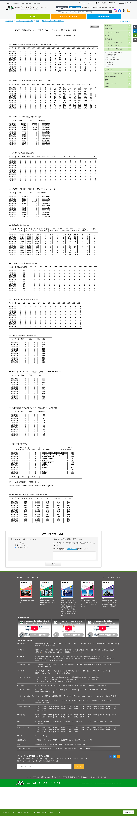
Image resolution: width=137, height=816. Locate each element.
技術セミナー (108, 690)
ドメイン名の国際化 (71, 690)
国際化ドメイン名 (40, 673)
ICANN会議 (91, 685)
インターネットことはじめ (101, 664)
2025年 (37, 727)
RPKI (55, 690)
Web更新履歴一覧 (110, 76)
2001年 (102, 708)
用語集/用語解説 (101, 643)
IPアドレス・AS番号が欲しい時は (63, 656)
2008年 (57, 708)
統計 (37, 21)
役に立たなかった (22, 545)
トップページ (9, 21)
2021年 (57, 706)
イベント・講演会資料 (41, 700)
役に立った (20, 543)
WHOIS (107, 86)
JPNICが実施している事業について (66, 650)
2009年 (50, 708)
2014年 (102, 706)
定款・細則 (89, 650)
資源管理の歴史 (111, 55)
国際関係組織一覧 (61, 677)
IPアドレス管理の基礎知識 (43, 656)
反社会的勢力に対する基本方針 (54, 652)
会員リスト (113, 650)
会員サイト (20, 744)
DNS (59, 643)
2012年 (114, 706)
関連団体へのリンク (71, 652)
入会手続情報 (58, 744)
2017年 (82, 706)
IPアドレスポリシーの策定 (62, 658)
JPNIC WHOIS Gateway (100, 7)
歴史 (76, 685)
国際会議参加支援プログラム (43, 692)
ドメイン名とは (40, 671)
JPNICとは (108, 25)
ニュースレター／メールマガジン (82, 721)
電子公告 (97, 650)
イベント (55, 673)
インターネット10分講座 (84, 664)
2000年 (108, 708)
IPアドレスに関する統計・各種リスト (53, 21)
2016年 (89, 706)
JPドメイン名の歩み (113, 59)
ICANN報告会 (100, 685)
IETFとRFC (38, 690)
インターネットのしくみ (42, 664)
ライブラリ (108, 70)
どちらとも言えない (23, 547)
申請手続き (38, 740)
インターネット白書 (105, 700)
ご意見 (68, 673)
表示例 (45, 736)
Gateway (38, 736)
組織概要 (81, 650)
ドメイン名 (108, 39)
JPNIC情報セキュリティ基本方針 (87, 777)
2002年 (95, 708)
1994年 (69, 731)
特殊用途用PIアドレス (66, 740)
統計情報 (38, 645)
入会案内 (105, 650)
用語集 (54, 664)
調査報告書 (46, 702)
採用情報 (111, 7)
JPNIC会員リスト (80, 744)
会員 (95, 721)
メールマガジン (55, 700)
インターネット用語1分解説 (66, 664)
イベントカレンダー (111, 83)
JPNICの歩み (111, 57)
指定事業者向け (21, 740)
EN (130, 3)
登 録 (79, 766)
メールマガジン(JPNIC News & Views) (31, 756)
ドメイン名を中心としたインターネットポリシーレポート (52, 681)
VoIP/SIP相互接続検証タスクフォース (91, 690)
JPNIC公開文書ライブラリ (81, 700)
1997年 (44, 710)
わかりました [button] (128, 812)
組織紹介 (70, 685)
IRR (46, 690)
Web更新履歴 (21, 715)
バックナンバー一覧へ (112, 577)
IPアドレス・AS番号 (69, 16)
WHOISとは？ (86, 7)
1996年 (57, 731)
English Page (95, 26)
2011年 (37, 708)
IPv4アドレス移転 (51, 643)
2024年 (37, 706)
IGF (63, 679)
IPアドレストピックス (104, 656)
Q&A (90, 3)
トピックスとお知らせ (23, 706)
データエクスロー (103, 671)
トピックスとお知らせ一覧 (113, 73)
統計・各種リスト (40, 658)
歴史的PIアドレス (80, 740)
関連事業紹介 (71, 671)
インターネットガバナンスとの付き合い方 (47, 679)
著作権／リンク (56, 777)
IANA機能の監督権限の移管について (79, 677)
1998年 (37, 710)
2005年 (76, 708)
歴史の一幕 (110, 64)
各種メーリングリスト (71, 748)
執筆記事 (38, 702)
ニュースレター (66, 700)
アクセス (113, 3)
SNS (81, 748)
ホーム (83, 3)
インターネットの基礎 (112, 32)
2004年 (82, 708)
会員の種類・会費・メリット (43, 744)
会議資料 (94, 700)
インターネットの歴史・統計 (24, 21)
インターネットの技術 (112, 46)
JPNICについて (103, 721)
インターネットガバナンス (113, 42)
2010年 (44, 708)
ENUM (61, 690)
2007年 (63, 708)
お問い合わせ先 (72, 549)
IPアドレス (108, 29)
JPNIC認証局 (57, 721)
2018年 (76, 706)
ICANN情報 (95, 677)
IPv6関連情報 (39, 643)
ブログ (37, 748)
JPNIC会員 (105, 16)
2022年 (50, 706)
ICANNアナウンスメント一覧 (56, 685)
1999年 (114, 708)
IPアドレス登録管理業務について (85, 656)
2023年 (44, 706)
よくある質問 (108, 658)
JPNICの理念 (49, 650)
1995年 (63, 731)
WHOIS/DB (47, 721)
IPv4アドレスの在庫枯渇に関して (92, 658)
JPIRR (74, 643)
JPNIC (34, 16)
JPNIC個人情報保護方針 (69, 777)
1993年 (76, 731)
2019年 (69, 706)
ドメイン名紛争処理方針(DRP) (87, 671)
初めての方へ (39, 650)
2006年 (69, 708)
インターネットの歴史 (49, 645)
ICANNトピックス (40, 685)
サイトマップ (102, 3)
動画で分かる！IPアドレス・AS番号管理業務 (48, 660)
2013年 (108, 706)
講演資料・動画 (112, 643)
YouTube (87, 748)
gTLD (48, 671)
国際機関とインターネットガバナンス (78, 679)
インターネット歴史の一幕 (43, 666)
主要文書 (82, 685)
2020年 (63, 706)
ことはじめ (110, 62)
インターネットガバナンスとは (44, 677)
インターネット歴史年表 (114, 52)
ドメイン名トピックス (58, 671)
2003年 (89, 708)
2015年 (95, 706)
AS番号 (55, 740)
